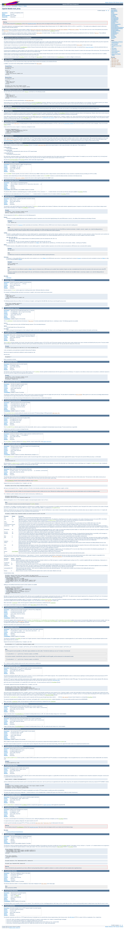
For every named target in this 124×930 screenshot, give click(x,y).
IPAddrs (44, 258)
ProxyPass (113, 23)
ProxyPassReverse (114, 26)
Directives (111, 2)
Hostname (20, 224)
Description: (5, 12)
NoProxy (112, 12)
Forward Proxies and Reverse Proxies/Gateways (117, 42)
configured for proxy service (48, 117)
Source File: (4, 16)
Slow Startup (114, 48)
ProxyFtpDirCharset (114, 18)
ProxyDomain (113, 16)
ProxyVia (113, 38)
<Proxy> (112, 13)
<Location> (14, 602)
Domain (79, 258)
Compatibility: (7, 189)
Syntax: (5, 165)
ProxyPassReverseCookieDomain (117, 27)
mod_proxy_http (39, 29)
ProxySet (113, 35)
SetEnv (5, 124)
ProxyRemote (113, 31)
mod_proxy (33, 29)
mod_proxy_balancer (63, 29)
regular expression (47, 804)
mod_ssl (97, 33)
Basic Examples (115, 44)
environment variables (68, 123)
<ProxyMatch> (114, 20)
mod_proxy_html (56, 680)
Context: (6, 168)
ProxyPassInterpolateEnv (116, 24)
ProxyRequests (18, 23)
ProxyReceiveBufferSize (115, 30)
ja (108, 10)
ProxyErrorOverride (114, 17)
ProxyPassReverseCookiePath (117, 28)
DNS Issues (8, 277)
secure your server (90, 47)
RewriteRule (39, 57)
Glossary (117, 2)
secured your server (32, 23)
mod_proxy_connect (74, 29)
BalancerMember (114, 11)
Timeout (17, 895)
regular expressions (47, 441)
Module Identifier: (6, 15)
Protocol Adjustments (116, 51)
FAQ (114, 2)
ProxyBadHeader (114, 14)
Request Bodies (115, 52)
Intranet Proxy (114, 49)
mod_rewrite (48, 600)
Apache (3, 6)
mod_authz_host (30, 100)
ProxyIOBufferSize (114, 19)
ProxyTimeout (113, 37)
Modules (106, 2)
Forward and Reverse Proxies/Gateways (14, 831)
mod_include (79, 394)
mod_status (44, 883)
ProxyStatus (113, 36)
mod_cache (39, 33)
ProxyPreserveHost (114, 29)
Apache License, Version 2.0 (14, 927)
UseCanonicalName (49, 695)
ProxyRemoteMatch (115, 32)
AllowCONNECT (114, 9)
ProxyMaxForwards (114, 21)
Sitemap (121, 2)
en (106, 10)
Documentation (14, 6)
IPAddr (37, 242)
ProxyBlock (113, 15)
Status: (3, 14)
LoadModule (52, 30)
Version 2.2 (20, 6)
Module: (6, 171)
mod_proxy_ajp (54, 29)
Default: (6, 167)
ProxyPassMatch (114, 25)
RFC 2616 (72, 917)
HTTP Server (8, 6)
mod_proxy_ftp (47, 29)
